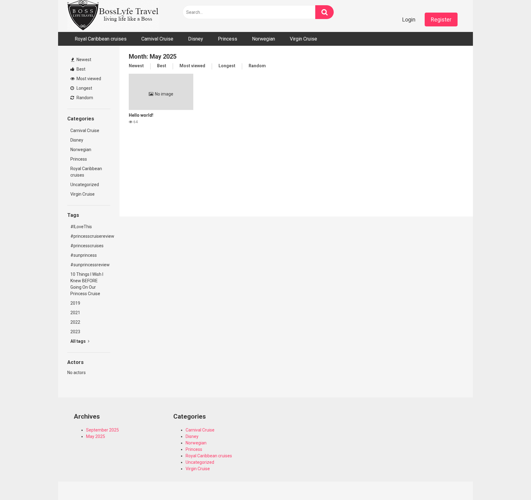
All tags (78, 341)
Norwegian (263, 39)
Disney (195, 39)
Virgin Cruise (303, 39)
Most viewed (88, 78)
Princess (227, 39)
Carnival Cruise (157, 39)
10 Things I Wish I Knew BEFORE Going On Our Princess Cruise (86, 284)
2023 (75, 331)
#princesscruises (87, 245)
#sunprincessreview (90, 264)
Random (84, 97)
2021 (75, 312)
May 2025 (95, 436)
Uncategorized (84, 184)
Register (441, 19)
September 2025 (102, 430)
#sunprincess (83, 255)
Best (80, 69)
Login (408, 19)
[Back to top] (510, 481)
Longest (84, 88)
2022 (75, 322)
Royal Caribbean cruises (101, 39)
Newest (83, 59)
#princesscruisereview (90, 236)
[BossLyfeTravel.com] (113, 16)
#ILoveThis (81, 226)
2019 (75, 303)
